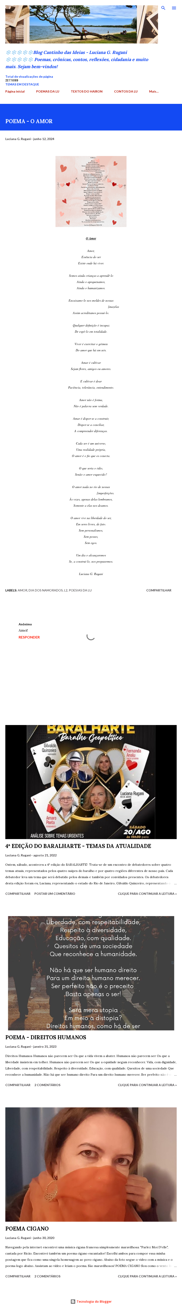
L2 (65, 590)
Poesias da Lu (80, 590)
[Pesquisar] (163, 8)
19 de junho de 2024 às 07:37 (56, 624)
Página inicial (15, 91)
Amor (22, 590)
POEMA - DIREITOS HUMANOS (45, 1037)
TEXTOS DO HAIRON (87, 91)
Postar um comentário (54, 893)
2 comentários (47, 1085)
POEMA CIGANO (27, 1228)
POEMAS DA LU (47, 91)
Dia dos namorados (46, 590)
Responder (29, 637)
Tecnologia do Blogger (94, 1301)
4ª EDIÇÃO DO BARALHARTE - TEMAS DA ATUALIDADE (78, 846)
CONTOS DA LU (126, 91)
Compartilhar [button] (158, 590)
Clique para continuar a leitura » (147, 893)
